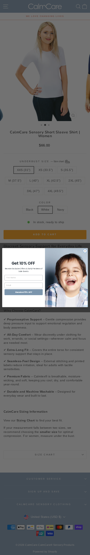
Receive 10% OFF (23, 292)
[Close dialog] (85, 251)
